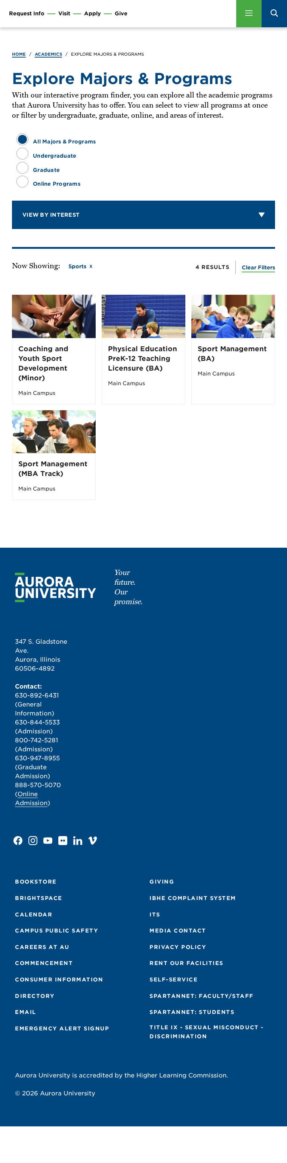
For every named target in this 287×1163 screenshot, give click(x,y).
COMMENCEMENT (44, 963)
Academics (48, 54)
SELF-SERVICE (173, 980)
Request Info (26, 13)
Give (121, 13)
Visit (64, 13)
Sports (77, 266)
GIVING (161, 882)
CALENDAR (33, 915)
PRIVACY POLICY (177, 947)
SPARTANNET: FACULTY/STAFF (201, 996)
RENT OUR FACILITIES (186, 963)
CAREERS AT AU (42, 947)
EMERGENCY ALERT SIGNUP (62, 1028)
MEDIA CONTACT (177, 931)
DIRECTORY (35, 996)
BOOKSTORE (36, 882)
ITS (154, 915)
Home (19, 54)
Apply (92, 13)
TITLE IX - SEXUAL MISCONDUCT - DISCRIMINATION (206, 1031)
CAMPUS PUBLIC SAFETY (56, 931)
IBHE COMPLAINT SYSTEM (192, 898)
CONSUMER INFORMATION (59, 980)
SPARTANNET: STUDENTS (191, 1012)
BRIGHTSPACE (38, 898)
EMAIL (25, 1012)
